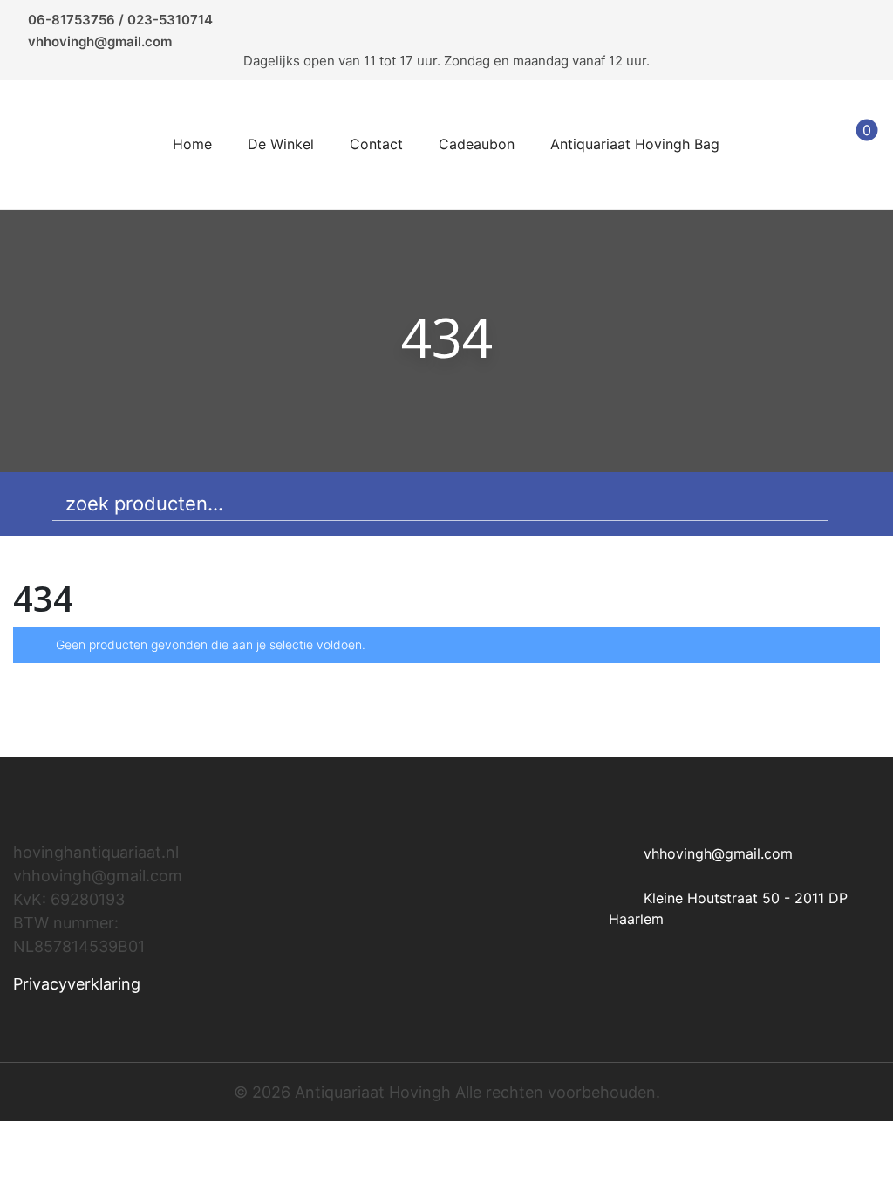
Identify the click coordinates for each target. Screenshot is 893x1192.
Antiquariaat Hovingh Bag (634, 144)
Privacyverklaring (76, 984)
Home (192, 144)
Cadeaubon (477, 144)
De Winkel (281, 144)
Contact (376, 144)
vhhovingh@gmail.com (100, 41)
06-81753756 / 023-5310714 (120, 19)
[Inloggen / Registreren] (812, 144)
